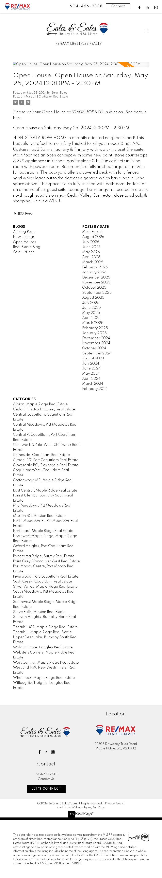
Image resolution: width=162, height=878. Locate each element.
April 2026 (91, 257)
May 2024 (91, 373)
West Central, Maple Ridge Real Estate (46, 662)
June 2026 (91, 247)
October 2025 (94, 287)
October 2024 (94, 348)
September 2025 (97, 293)
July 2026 (90, 242)
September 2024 (96, 353)
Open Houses (24, 242)
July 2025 (90, 303)
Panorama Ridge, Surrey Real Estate (43, 556)
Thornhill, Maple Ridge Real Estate (42, 632)
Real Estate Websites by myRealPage (81, 807)
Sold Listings (23, 252)
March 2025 (92, 323)
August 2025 (93, 297)
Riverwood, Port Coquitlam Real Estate (45, 576)
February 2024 (95, 389)
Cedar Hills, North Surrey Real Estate (44, 409)
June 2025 (91, 308)
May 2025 (91, 313)
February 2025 (95, 328)
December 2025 (96, 277)
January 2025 (94, 333)
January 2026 (94, 272)
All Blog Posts (24, 232)
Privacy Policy (114, 803)
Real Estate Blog (26, 247)
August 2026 (93, 237)
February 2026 (95, 267)
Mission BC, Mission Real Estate (47, 96)
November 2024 (96, 343)
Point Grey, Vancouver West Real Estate (46, 561)
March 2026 (92, 262)
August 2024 (93, 358)
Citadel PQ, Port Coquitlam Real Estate (45, 460)
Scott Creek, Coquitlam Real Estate (42, 581)
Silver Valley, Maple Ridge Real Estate (45, 586)
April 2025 (91, 318)
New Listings (24, 237)
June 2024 (91, 368)
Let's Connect (46, 788)
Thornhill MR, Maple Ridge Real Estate (45, 627)
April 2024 (91, 379)
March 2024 (92, 383)
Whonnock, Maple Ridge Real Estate (44, 678)
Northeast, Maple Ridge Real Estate (43, 531)
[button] (139, 7)
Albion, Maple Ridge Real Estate (40, 404)
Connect (118, 6)
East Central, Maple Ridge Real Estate (45, 490)
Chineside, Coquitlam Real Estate (41, 455)
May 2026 (91, 252)
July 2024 (90, 363)
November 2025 (96, 282)
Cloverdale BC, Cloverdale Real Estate (45, 465)
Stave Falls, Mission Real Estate (39, 612)
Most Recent (92, 232)
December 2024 (96, 338)
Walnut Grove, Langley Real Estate (43, 647)
